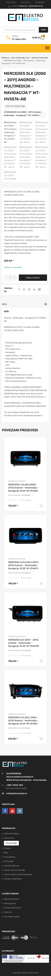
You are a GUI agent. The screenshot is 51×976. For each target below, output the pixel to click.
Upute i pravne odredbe (14, 870)
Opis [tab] (4, 304)
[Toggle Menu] (47, 48)
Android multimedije (40, 58)
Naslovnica (9, 838)
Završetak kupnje (12, 916)
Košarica (8, 912)
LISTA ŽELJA (25, 2)
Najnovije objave (11, 833)
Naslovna (5, 58)
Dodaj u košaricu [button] (41, 506)
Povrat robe (11, 843)
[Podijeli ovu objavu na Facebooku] (18, 289)
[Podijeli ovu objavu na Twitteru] (24, 289)
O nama (7, 848)
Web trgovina (10, 903)
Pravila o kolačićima (13, 879)
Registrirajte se (36, 6)
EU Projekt (8, 861)
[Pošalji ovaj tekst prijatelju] (39, 289)
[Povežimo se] (5, 811)
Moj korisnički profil (12, 908)
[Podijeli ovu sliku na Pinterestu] (29, 289)
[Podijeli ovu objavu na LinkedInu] (34, 289)
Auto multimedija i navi (20, 58)
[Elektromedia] (25, 21)
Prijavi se (23, 6)
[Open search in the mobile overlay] (25, 30)
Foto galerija (9, 857)
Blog (6, 852)
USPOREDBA (39, 2)
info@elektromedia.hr (16, 793)
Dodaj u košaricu (33, 278)
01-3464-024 (19, 39)
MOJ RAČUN (11, 2)
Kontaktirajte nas (11, 866)
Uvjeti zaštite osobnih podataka (18, 874)
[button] (42, 115)
